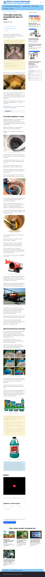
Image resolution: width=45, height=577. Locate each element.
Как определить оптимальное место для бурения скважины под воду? (34, 45)
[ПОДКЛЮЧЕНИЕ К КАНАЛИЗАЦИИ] (33, 59)
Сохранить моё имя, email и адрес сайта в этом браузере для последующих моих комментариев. (14, 520)
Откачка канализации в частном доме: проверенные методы (22, 541)
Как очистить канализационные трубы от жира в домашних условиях (8, 541)
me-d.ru (30, 77)
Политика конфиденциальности (16, 570)
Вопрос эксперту (35, 6)
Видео (6, 30)
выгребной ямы (13, 106)
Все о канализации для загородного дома (12, 6)
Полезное (12, 8)
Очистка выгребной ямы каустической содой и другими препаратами (35, 540)
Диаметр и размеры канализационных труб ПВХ (34, 24)
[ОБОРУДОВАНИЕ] (35, 36)
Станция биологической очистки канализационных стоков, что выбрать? (9, 560)
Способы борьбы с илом (10, 26)
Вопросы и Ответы (26, 6)
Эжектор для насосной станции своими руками (33, 39)
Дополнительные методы (10, 28)
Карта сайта (6, 8)
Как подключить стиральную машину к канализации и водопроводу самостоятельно (34, 63)
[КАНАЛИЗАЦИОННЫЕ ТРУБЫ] (35, 21)
